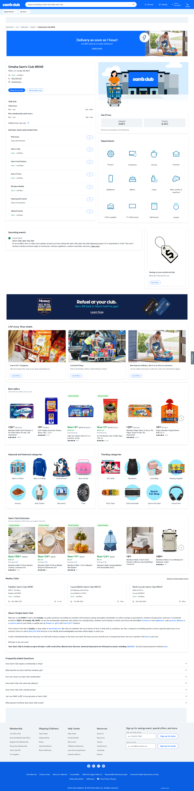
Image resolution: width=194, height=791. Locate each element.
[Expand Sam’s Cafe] (90, 149)
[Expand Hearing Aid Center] (90, 199)
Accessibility (74, 774)
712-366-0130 (78, 601)
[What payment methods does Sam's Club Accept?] (186, 703)
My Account (72, 742)
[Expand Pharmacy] (90, 137)
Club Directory (102, 746)
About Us (100, 733)
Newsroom (101, 738)
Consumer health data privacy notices (144, 774)
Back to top (165, 788)
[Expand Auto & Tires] (90, 174)
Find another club (35, 90)
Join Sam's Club (15, 733)
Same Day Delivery (45, 746)
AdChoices (90, 779)
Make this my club (16, 90)
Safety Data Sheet (76, 779)
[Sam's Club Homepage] (11, 4)
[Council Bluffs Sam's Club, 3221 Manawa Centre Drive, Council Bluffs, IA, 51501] (97, 594)
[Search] (134, 4)
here (147, 636)
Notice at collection (60, 774)
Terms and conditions (75, 788)
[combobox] (81, 4)
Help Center (72, 733)
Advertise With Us (74, 754)
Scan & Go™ (68, 623)
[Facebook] (88, 766)
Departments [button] (9, 12)
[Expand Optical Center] (90, 211)
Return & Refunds (45, 750)
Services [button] (23, 12)
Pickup (41, 742)
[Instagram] (93, 766)
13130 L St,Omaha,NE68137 (19, 71)
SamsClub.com (55, 628)
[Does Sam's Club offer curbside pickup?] (186, 690)
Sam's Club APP (15, 750)
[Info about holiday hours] (28, 123)
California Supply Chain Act (92, 774)
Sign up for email (168, 746)
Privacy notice (45, 774)
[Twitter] (98, 766)
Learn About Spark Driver (77, 750)
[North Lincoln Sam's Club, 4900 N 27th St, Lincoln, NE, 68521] (159, 594)
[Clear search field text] (128, 4)
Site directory (31, 774)
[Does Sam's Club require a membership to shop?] (186, 663)
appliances (159, 620)
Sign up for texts (168, 736)
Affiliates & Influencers (76, 746)
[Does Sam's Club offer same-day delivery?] (186, 683)
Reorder (150, 4)
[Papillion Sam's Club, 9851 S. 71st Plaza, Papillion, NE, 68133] (35, 594)
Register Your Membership (19, 742)
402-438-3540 (141, 601)
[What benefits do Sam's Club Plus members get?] (186, 670)
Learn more (97, 48)
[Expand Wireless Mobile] (90, 187)
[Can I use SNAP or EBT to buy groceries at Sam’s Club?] (186, 696)
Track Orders (43, 733)
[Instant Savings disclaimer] (76, 433)
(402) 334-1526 (16, 78)
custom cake (15, 623)
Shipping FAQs (44, 738)
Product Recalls (73, 738)
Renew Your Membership (18, 746)
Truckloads (101, 750)
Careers (99, 742)
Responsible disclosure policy (116, 774)
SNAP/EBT (131, 646)
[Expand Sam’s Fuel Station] (90, 162)
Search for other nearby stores (177, 579)
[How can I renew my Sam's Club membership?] (186, 676)
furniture (145, 620)
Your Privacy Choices (108, 779)
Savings (164, 4)
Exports (100, 754)
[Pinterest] (103, 766)
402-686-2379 (16, 601)
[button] (176, 4)
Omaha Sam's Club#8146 (25, 67)
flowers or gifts (52, 623)
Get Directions (16, 82)
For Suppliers (14, 754)
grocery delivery (176, 620)
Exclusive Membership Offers (20, 738)
